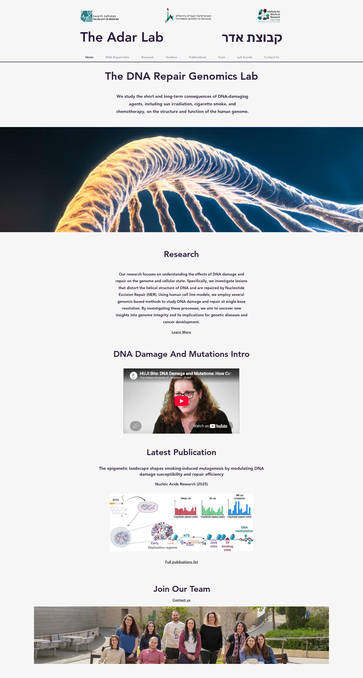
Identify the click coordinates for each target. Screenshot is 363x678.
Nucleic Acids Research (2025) (181, 484)
